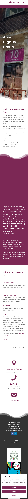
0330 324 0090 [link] (16, 389)
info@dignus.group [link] (14, 404)
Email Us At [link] (14, 401)
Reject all (14, 491)
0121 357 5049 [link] (17, 387)
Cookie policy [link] (18, 484)
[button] (14, 6)
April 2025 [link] (21, 333)
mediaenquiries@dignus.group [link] (14, 430)
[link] (4, 2)
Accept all (14, 487)
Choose (14, 495)
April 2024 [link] (5, 335)
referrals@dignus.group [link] (14, 406)
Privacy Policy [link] (14, 443)
